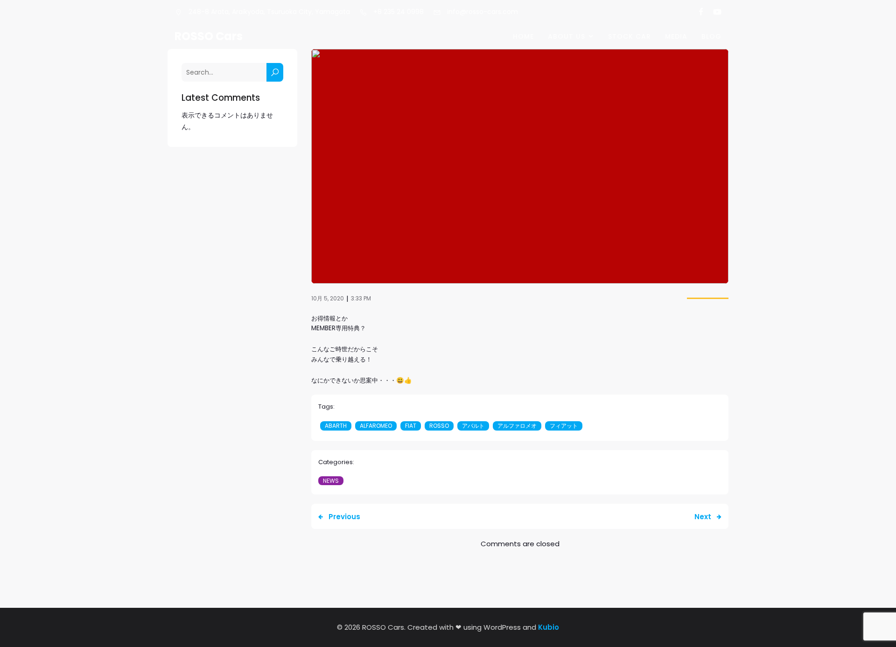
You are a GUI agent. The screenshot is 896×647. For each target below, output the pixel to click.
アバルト (473, 426)
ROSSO (439, 426)
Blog (711, 36)
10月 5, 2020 (327, 298)
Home (523, 36)
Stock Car (629, 36)
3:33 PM (361, 298)
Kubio (548, 627)
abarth (336, 426)
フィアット (564, 426)
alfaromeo (376, 426)
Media (676, 36)
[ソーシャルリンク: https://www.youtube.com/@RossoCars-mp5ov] (713, 12)
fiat (410, 426)
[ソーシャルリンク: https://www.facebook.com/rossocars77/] (697, 12)
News (331, 481)
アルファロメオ (517, 426)
